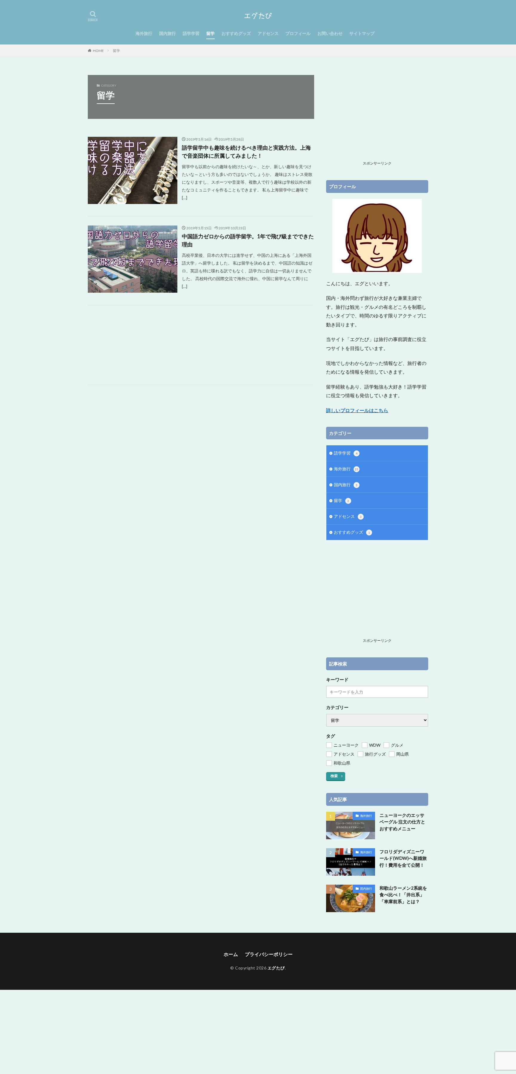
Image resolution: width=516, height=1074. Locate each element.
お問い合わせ (330, 33)
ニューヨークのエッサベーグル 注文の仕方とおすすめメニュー (402, 821)
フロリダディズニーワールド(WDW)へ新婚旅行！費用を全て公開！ (403, 858)
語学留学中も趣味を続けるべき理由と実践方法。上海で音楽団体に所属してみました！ (246, 151)
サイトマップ (361, 33)
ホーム (231, 954)
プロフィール (298, 33)
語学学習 (191, 33)
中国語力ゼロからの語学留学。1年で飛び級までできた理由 (248, 240)
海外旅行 (144, 33)
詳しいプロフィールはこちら (357, 410)
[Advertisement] (201, 345)
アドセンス (268, 33)
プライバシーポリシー (269, 954)
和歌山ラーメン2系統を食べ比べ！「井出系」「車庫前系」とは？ (403, 894)
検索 (334, 776)
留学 (210, 33)
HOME (98, 50)
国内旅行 (167, 33)
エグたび (276, 967)
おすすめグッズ (236, 33)
